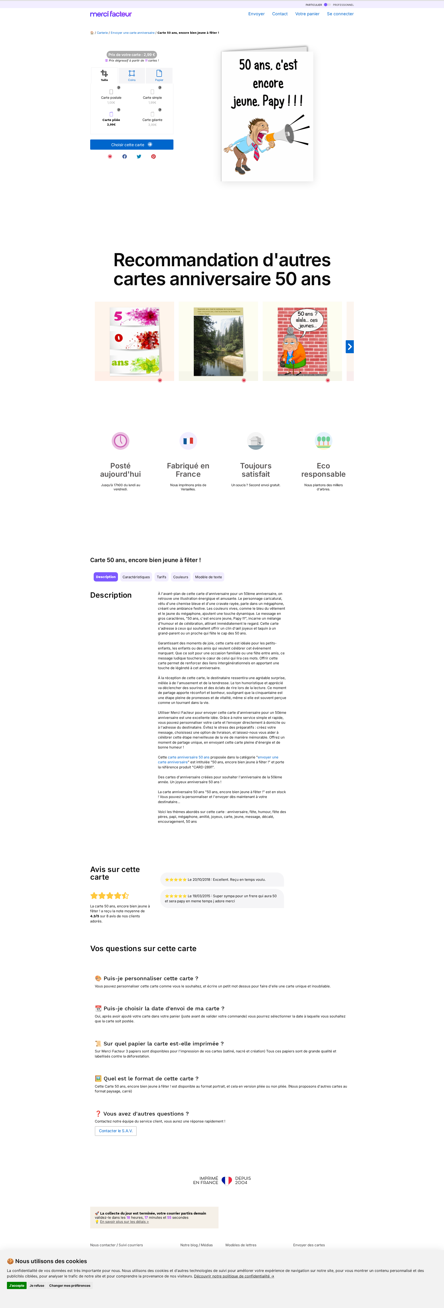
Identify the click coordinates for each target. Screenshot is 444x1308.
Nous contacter (103, 1245)
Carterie (102, 32)
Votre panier (307, 13)
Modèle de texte (208, 577)
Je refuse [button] (37, 1285)
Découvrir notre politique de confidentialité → (234, 1276)
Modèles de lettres (240, 1245)
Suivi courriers (131, 1245)
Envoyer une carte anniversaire (132, 32)
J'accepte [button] (16, 1285)
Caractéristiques (136, 577)
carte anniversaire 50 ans (189, 757)
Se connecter (340, 13)
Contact (280, 13)
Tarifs (161, 577)
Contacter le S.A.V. (116, 1131)
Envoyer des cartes (309, 1245)
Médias (207, 1245)
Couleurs (180, 577)
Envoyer (256, 13)
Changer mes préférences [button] (69, 1285)
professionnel (343, 4)
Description (106, 577)
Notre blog (189, 1245)
